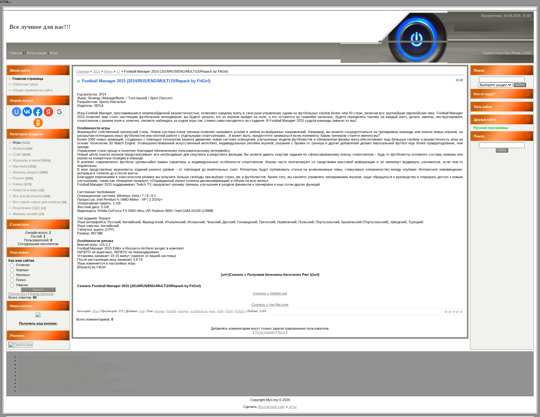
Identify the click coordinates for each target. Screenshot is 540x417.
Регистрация (37, 53)
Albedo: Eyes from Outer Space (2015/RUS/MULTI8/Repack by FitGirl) (72, 368)
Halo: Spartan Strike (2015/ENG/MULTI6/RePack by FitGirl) (64, 371)
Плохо (21, 280)
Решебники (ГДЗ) (26, 208)
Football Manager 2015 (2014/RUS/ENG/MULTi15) (57, 360)
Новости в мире (25, 190)
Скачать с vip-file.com (270, 304)
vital (141, 311)
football (171, 311)
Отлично (23, 265)
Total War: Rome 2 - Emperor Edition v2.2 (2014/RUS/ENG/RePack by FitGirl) (78, 390)
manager (183, 311)
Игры (17, 142)
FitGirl (229, 311)
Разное (18, 178)
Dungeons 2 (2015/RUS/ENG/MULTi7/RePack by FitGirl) (62, 375)
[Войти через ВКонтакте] (27, 111)
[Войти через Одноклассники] (38, 122)
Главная (15, 53)
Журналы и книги (26, 160)
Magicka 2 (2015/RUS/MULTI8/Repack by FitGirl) (56, 356)
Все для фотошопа (28, 196)
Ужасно (22, 285)
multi (220, 311)
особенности (198, 311)
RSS (527, 53)
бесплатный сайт (271, 407)
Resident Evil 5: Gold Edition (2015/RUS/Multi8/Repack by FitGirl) (68, 383)
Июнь (108, 71)
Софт (17, 154)
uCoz (293, 407)
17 (118, 71)
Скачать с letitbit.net (270, 293)
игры (212, 311)
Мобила (19, 148)
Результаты (17, 294)
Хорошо (22, 270)
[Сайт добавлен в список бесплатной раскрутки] (20, 344)
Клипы (18, 184)
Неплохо (23, 275)
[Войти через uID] (16, 111)
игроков (159, 311)
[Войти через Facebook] (37, 111)
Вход (54, 53)
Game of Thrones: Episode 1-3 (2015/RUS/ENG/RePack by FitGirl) (70, 379)
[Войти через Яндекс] (48, 111)
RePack (240, 311)
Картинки (20, 166)
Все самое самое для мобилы (37, 202)
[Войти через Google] (59, 112)
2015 (96, 71)
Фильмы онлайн (25, 214)
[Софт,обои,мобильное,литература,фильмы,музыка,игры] (38, 316)
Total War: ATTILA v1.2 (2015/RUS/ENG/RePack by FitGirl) (63, 387)
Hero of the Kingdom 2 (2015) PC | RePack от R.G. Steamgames (68, 364)
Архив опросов (41, 294)
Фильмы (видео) (26, 172)
